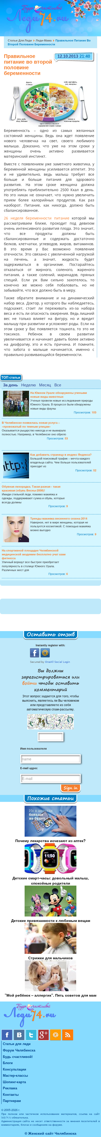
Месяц (45, 384)
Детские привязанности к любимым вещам (50, 920)
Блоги (8, 1062)
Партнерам (12, 1100)
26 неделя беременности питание (36, 218)
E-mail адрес (29, 768)
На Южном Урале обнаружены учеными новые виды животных (58, 394)
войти (30, 683)
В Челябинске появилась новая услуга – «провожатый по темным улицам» (31, 424)
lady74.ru (6, 1117)
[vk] (19, 1031)
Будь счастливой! (18, 1056)
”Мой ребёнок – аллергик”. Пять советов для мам (50, 995)
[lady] (50, 1016)
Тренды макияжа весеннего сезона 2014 (58, 518)
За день (10, 385)
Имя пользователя (33, 748)
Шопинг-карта (14, 1081)
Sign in (70, 787)
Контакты (11, 1094)
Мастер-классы (15, 1075)
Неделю (28, 384)
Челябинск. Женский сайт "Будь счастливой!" (36, 20)
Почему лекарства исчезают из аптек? (50, 840)
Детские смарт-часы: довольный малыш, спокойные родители (50, 880)
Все (57, 384)
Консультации (14, 1069)
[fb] (7, 1031)
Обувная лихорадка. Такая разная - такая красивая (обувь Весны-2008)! (31, 488)
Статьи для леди (20, 40)
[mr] (56, 1031)
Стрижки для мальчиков (50, 957)
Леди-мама (44, 40)
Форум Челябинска (19, 1050)
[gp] (44, 1031)
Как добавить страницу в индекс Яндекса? (60, 454)
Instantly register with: (50, 645)
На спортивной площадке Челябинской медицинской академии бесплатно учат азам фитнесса (34, 554)
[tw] (32, 1031)
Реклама (10, 1087)
